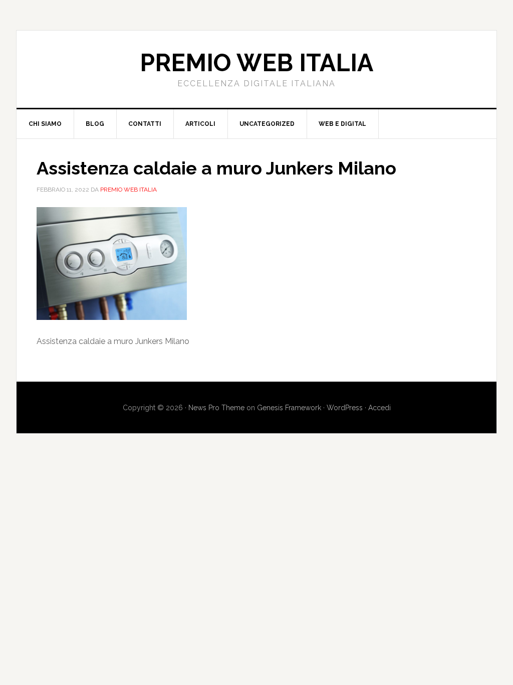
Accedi (379, 408)
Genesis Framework (289, 408)
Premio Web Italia (256, 63)
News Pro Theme (216, 408)
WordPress (345, 408)
